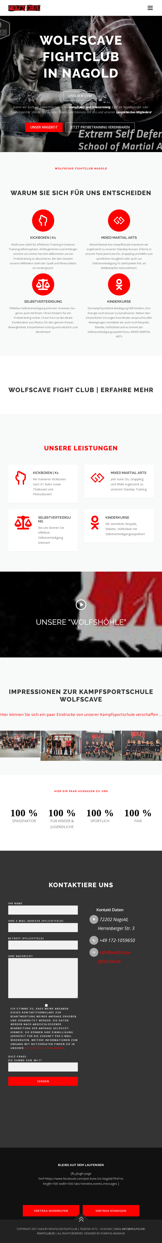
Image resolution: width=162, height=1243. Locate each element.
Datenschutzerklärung (44, 1048)
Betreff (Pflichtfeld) (26, 938)
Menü (150, 8)
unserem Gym (80, 95)
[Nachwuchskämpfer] (101, 745)
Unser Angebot (44, 127)
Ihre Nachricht (20, 956)
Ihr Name (15, 903)
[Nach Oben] (81, 1219)
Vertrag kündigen (111, 1211)
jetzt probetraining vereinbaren (100, 127)
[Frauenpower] (60, 745)
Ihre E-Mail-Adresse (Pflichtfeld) (36, 920)
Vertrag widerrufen (51, 1211)
